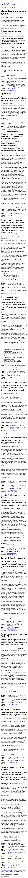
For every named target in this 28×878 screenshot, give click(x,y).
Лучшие (6, 1)
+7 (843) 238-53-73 (11, 553)
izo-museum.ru (10, 216)
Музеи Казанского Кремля (10, 4)
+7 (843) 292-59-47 (14, 428)
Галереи (6, 6)
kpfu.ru (10, 850)
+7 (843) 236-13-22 (11, 629)
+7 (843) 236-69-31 (11, 215)
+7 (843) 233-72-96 (12, 292)
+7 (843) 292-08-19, (13, 852)
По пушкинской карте (9, 7)
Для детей (6, 3)
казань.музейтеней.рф (12, 131)
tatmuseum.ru (10, 378)
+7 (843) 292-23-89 (12, 490)
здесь (5, 71)
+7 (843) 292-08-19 (12, 865)
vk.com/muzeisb (14, 430)
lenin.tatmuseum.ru (12, 763)
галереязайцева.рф (11, 90)
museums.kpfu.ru (12, 293)
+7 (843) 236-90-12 (12, 762)
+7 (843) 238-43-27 (12, 704)
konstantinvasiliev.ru (12, 491)
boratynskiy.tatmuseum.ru (13, 630)
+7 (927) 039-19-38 (11, 88)
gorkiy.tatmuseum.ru (12, 554)
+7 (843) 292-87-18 (11, 377)
